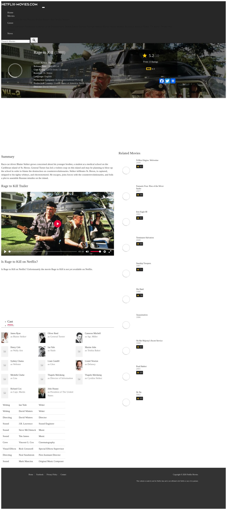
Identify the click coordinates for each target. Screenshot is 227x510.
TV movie (155, 26)
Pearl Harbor (141, 366)
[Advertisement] (88, 124)
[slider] (42, 251)
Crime (47, 26)
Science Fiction (142, 26)
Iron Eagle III (141, 212)
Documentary (57, 26)
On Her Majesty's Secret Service (149, 340)
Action (10, 26)
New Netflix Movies (17, 19)
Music (113, 26)
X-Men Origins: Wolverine (147, 160)
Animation (30, 26)
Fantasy (83, 26)
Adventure (19, 26)
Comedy (40, 26)
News (10, 33)
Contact (63, 474)
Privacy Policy (52, 474)
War (170, 26)
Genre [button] (10, 23)
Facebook (39, 474)
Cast (10, 321)
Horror (106, 26)
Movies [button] (11, 16)
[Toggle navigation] (43, 7)
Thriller (164, 26)
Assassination (142, 315)
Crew (10, 325)
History (98, 26)
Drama (68, 26)
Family (75, 26)
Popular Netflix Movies (38, 19)
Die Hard (140, 289)
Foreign (91, 26)
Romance (129, 26)
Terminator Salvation (145, 237)
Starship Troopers (143, 263)
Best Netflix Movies (60, 19)
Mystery (120, 26)
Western (11, 30)
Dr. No (138, 392)
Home (10, 12)
